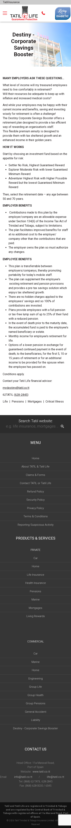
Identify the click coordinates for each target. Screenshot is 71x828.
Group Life (35, 686)
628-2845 (21, 394)
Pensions (35, 591)
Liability (35, 720)
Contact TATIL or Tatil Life (35, 483)
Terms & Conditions (35, 516)
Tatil (17, 820)
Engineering (35, 678)
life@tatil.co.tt (55, 777)
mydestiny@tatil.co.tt (16, 388)
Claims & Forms (35, 475)
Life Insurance (35, 574)
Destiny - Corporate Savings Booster (35, 728)
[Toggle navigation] (5, 13)
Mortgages (35, 608)
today (29, 275)
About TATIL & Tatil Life (35, 466)
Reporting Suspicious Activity (36, 524)
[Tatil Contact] (43, 13)
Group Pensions (35, 703)
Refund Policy (35, 491)
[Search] (62, 426)
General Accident (35, 711)
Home (35, 458)
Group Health (35, 695)
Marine (35, 599)
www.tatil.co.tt (41, 771)
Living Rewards (35, 616)
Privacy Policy (35, 508)
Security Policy (35, 499)
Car (35, 558)
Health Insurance (35, 583)
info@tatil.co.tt (23, 777)
